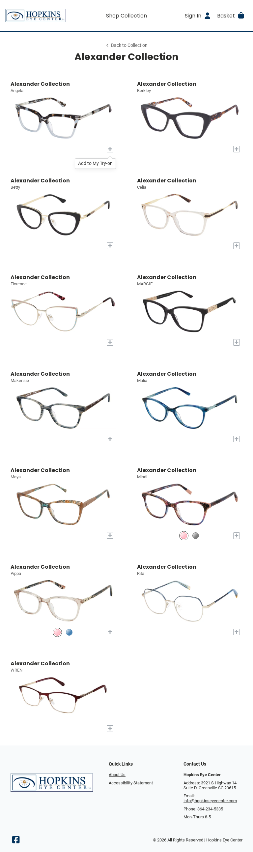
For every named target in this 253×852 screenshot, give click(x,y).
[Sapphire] (69, 632)
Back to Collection (129, 45)
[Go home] (35, 15)
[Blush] (57, 632)
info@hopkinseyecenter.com (210, 800)
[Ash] (196, 535)
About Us (117, 774)
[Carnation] (184, 535)
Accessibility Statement (131, 782)
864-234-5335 (210, 808)
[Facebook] (16, 841)
